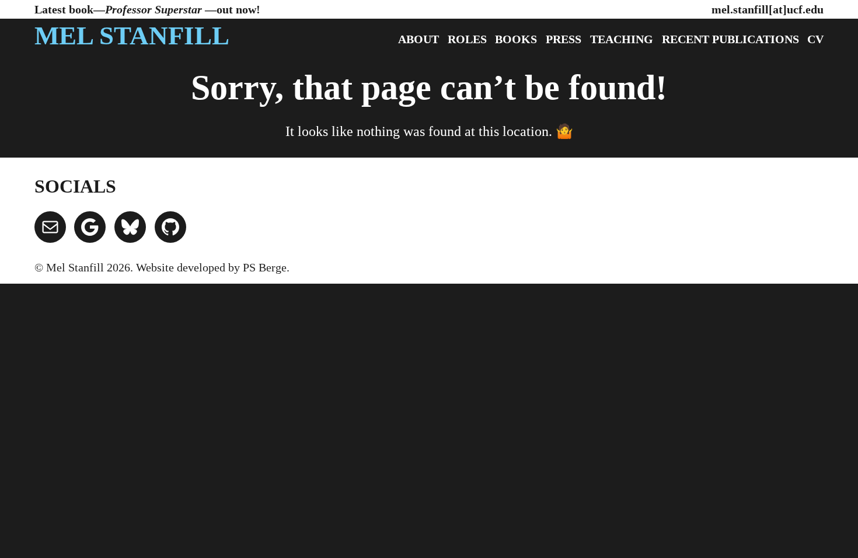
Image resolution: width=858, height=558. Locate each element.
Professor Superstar (155, 9)
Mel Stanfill (131, 35)
